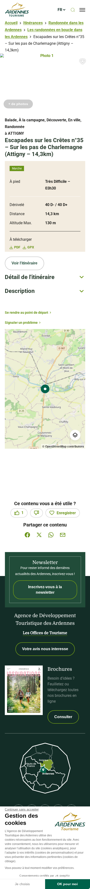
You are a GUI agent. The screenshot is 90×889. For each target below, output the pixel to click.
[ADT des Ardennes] (17, 9)
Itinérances (33, 23)
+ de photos (18, 104)
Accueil (11, 23)
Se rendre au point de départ (26, 312)
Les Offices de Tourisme (45, 633)
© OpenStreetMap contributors (63, 446)
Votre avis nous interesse (45, 649)
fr (60, 9)
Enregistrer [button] (66, 513)
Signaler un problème (21, 322)
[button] (82, 61)
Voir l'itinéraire (24, 263)
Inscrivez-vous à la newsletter (45, 589)
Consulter (63, 717)
